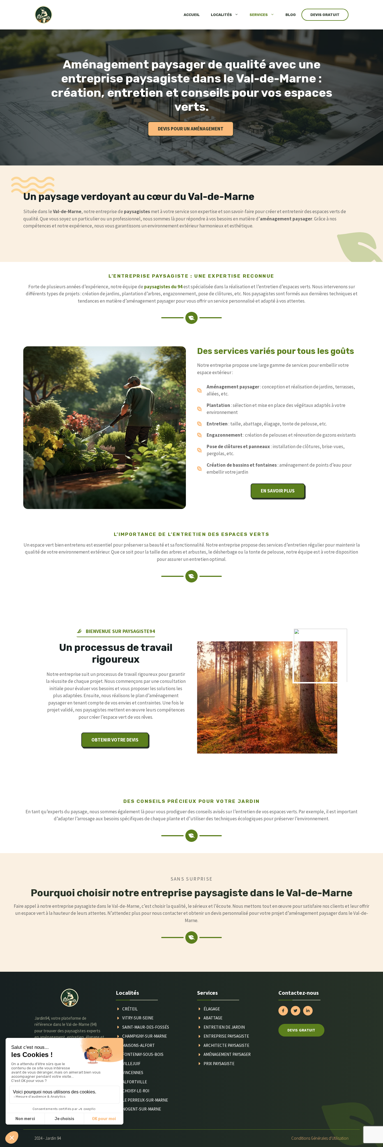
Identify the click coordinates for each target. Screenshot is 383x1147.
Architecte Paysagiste (226, 1045)
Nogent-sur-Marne (141, 1109)
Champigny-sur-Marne (144, 1036)
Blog (290, 15)
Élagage (212, 1009)
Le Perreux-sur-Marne (145, 1100)
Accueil (192, 15)
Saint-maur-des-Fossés (145, 1027)
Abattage (213, 1018)
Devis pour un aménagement (190, 129)
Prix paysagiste (219, 1063)
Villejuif (131, 1063)
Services (259, 15)
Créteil (130, 1009)
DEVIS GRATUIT (325, 15)
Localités (221, 15)
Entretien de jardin (224, 1027)
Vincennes (132, 1072)
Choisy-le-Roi (135, 1090)
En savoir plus (278, 491)
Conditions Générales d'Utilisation (320, 1138)
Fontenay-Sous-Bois (142, 1054)
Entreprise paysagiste (226, 1036)
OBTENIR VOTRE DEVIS (115, 740)
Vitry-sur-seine (137, 1018)
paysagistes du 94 (163, 287)
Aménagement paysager (227, 1054)
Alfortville (134, 1081)
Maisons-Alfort (138, 1045)
